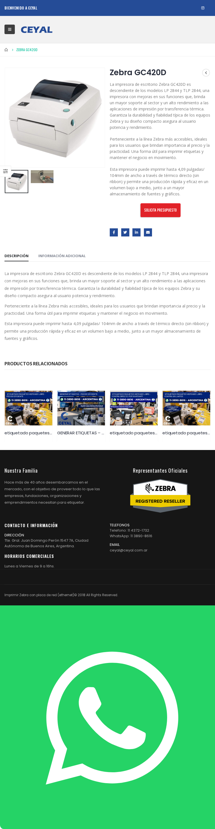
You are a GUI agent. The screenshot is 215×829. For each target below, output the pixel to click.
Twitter (125, 232)
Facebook (114, 232)
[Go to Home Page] (6, 50)
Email (148, 232)
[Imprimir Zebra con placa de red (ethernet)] (36, 29)
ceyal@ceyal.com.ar (129, 550)
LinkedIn (136, 232)
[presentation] (11, 117)
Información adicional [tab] (62, 255)
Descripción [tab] (16, 255)
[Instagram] (203, 8)
